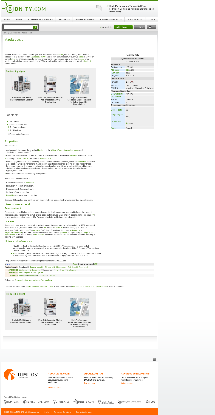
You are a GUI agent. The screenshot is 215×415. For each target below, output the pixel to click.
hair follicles (39, 235)
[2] (28, 230)
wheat (60, 55)
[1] (93, 214)
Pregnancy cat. (117, 115)
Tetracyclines (59, 270)
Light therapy (61, 267)
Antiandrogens (24, 273)
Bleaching (10, 195)
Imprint (46, 412)
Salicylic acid (73, 267)
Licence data (116, 110)
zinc (45, 227)
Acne (75, 264)
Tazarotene (42, 276)
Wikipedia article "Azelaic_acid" (83, 286)
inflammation (45, 158)
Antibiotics (13, 270)
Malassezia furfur (38, 57)
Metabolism (116, 97)
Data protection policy (84, 412)
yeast (81, 57)
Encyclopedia (15, 33)
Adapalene (23, 276)
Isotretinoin (32, 276)
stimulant (87, 61)
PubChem (115, 73)
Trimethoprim (70, 270)
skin (13, 59)
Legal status (116, 121)
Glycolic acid (50, 267)
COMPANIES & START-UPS (40, 19)
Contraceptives (37, 273)
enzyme (36, 230)
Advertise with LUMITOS (135, 373)
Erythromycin (35, 270)
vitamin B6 (58, 227)
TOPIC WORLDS (135, 19)
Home (5, 33)
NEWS (19, 19)
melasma (82, 162)
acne (81, 59)
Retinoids (14, 275)
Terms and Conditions (62, 412)
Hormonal (13, 273)
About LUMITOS (94, 373)
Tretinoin (51, 276)
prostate (63, 232)
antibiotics (30, 183)
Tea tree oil (83, 267)
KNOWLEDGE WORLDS (111, 19)
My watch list (107, 27)
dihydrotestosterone (13, 232)
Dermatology (46, 280)
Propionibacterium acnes (68, 150)
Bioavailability (117, 94)
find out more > (54, 387)
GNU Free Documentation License (40, 286)
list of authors (102, 286)
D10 (127, 70)
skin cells (73, 155)
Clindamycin (23, 270)
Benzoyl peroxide (36, 267)
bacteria (41, 150)
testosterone (75, 230)
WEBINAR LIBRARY (85, 19)
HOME (7, 19)
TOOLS (152, 19)
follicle (53, 150)
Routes (114, 128)
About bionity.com (59, 373)
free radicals (23, 158)
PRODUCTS (64, 19)
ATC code (115, 70)
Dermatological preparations (27, 280)
